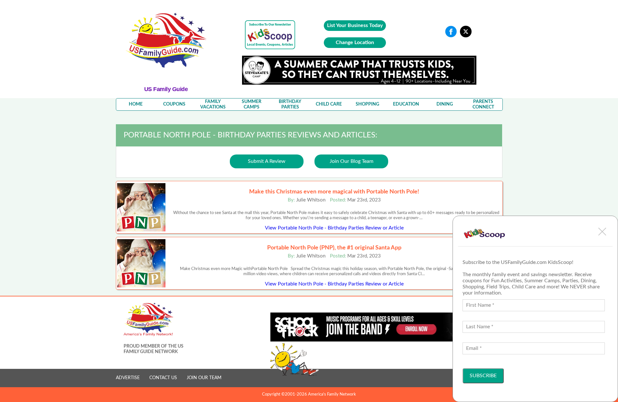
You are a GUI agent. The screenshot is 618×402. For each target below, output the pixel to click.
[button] (602, 231)
